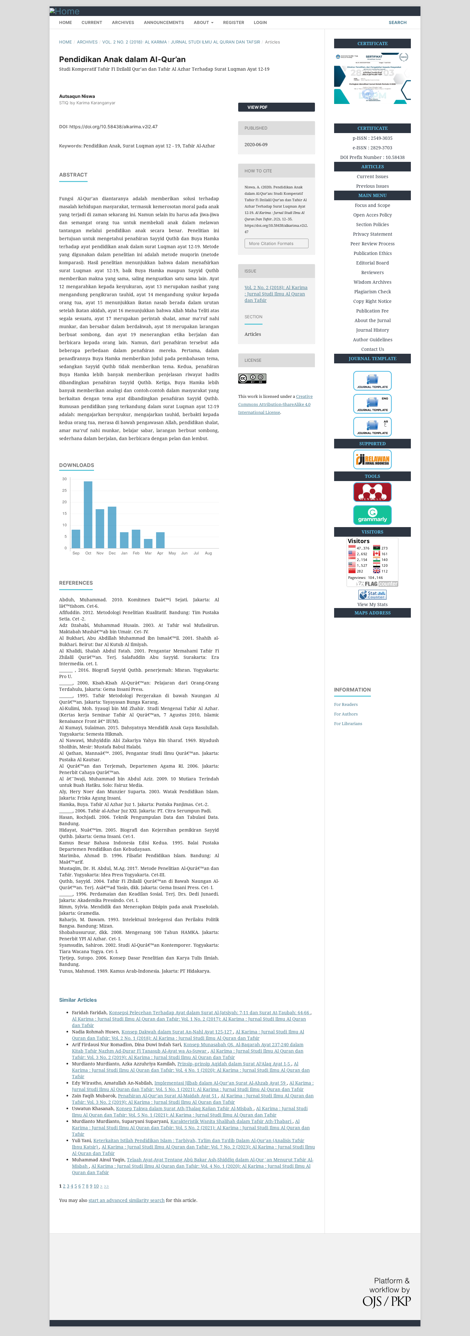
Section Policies (372, 224)
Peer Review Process (372, 244)
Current (92, 22)
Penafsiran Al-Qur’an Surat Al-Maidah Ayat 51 (168, 1096)
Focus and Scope (372, 205)
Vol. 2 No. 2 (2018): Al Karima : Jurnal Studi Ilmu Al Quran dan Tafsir (181, 41)
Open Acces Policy (372, 215)
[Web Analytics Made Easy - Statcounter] (372, 595)
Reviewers (372, 272)
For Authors (346, 714)
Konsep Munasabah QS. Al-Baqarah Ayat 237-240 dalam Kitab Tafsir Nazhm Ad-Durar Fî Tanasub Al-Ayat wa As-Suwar (187, 1047)
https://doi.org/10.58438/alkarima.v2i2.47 (113, 126)
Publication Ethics (373, 253)
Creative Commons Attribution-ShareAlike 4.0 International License (275, 404)
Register (233, 22)
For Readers (346, 704)
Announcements (164, 22)
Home (65, 22)
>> (106, 1186)
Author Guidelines (372, 339)
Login (260, 22)
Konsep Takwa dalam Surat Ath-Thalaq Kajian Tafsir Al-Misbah (185, 1108)
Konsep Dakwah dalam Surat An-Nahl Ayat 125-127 (177, 1032)
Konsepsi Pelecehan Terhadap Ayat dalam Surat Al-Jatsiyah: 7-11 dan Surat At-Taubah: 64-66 (209, 1012)
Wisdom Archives (372, 282)
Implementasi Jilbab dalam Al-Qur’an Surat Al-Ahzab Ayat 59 (220, 1083)
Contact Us (372, 349)
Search (397, 22)
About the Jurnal (373, 320)
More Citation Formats (271, 243)
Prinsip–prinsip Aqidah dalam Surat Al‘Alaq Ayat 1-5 (234, 1064)
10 (96, 1186)
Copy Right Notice (372, 301)
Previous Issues (372, 186)
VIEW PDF (257, 107)
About (202, 22)
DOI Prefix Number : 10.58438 (372, 157)
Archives (123, 22)
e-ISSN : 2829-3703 (372, 148)
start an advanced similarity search (127, 1200)
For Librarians (348, 723)
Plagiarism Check (372, 292)
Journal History (372, 330)
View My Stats (372, 604)
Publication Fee (372, 311)
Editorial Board (372, 263)
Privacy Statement (372, 234)
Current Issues (372, 176)
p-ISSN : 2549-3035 (373, 138)
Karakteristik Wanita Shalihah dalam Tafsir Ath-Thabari (231, 1121)
